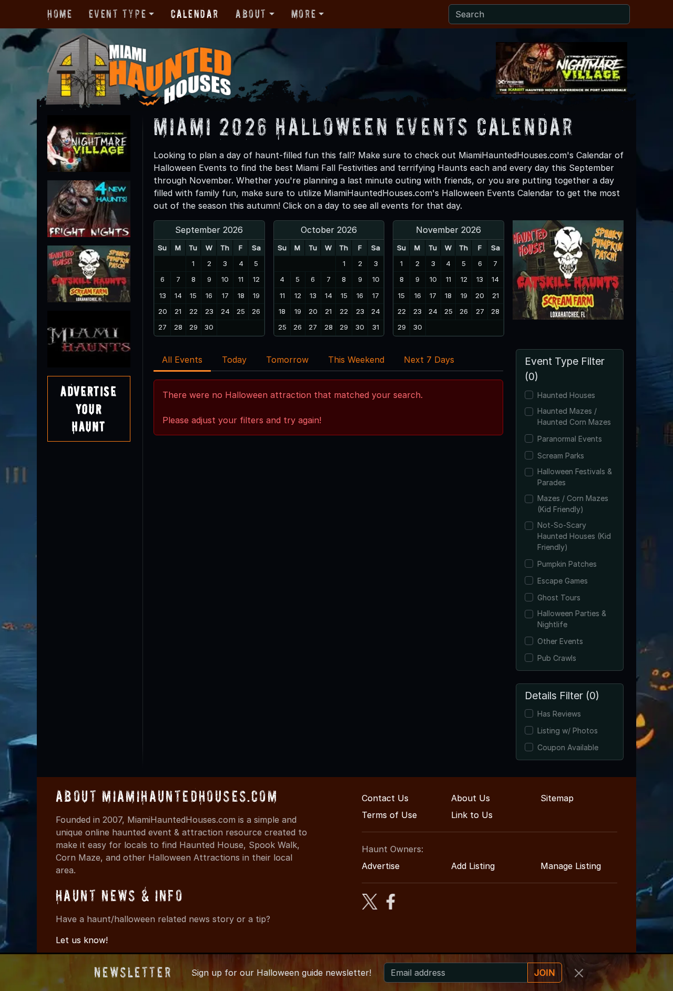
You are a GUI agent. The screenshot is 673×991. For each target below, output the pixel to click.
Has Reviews (559, 713)
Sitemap (557, 798)
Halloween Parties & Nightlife (571, 619)
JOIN (544, 972)
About (251, 13)
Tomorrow (287, 359)
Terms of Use (389, 815)
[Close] (579, 973)
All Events (182, 359)
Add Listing (473, 866)
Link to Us (472, 815)
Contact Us (385, 798)
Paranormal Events (569, 438)
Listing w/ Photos (567, 730)
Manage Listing (571, 866)
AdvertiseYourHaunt (88, 408)
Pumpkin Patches (567, 563)
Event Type (117, 13)
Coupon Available (567, 747)
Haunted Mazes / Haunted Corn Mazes (574, 416)
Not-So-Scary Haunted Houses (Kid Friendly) (574, 535)
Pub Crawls (556, 657)
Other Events (560, 641)
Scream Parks (560, 455)
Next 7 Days (429, 359)
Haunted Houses (566, 395)
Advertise (381, 866)
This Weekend (356, 359)
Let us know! (82, 940)
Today (234, 359)
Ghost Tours (558, 597)
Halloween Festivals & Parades (574, 477)
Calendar (195, 13)
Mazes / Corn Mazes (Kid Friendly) (572, 504)
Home (59, 13)
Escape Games (562, 580)
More (303, 13)
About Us (470, 798)
